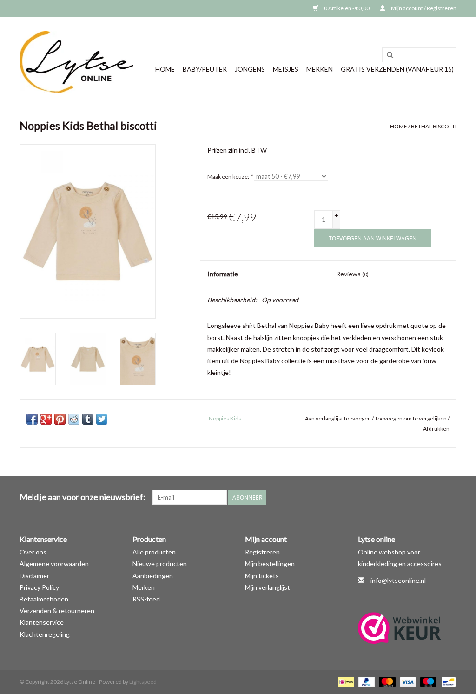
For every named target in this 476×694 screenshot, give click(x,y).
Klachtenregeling (45, 634)
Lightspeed (143, 681)
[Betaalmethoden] (345, 681)
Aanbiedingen (152, 576)
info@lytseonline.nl (398, 580)
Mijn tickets (262, 576)
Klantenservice (42, 622)
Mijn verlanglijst (267, 587)
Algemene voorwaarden (54, 563)
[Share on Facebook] (32, 419)
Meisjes (285, 69)
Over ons (33, 552)
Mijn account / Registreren (423, 8)
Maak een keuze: (229, 176)
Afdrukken (436, 428)
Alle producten (154, 552)
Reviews (352, 274)
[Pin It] (60, 419)
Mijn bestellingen (270, 563)
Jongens (250, 69)
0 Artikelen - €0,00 (346, 8)
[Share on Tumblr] (87, 419)
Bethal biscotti (433, 126)
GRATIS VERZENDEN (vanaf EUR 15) (397, 69)
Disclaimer (34, 576)
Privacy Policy (39, 587)
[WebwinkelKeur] (407, 628)
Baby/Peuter (205, 69)
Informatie (222, 274)
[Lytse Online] (76, 62)
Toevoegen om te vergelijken (411, 418)
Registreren (262, 552)
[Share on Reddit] (73, 419)
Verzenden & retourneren (57, 610)
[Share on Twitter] (101, 419)
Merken (319, 69)
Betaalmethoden (44, 599)
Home (165, 69)
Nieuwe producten (159, 563)
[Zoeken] (390, 55)
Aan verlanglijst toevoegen (338, 418)
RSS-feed (146, 599)
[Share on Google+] (46, 419)
